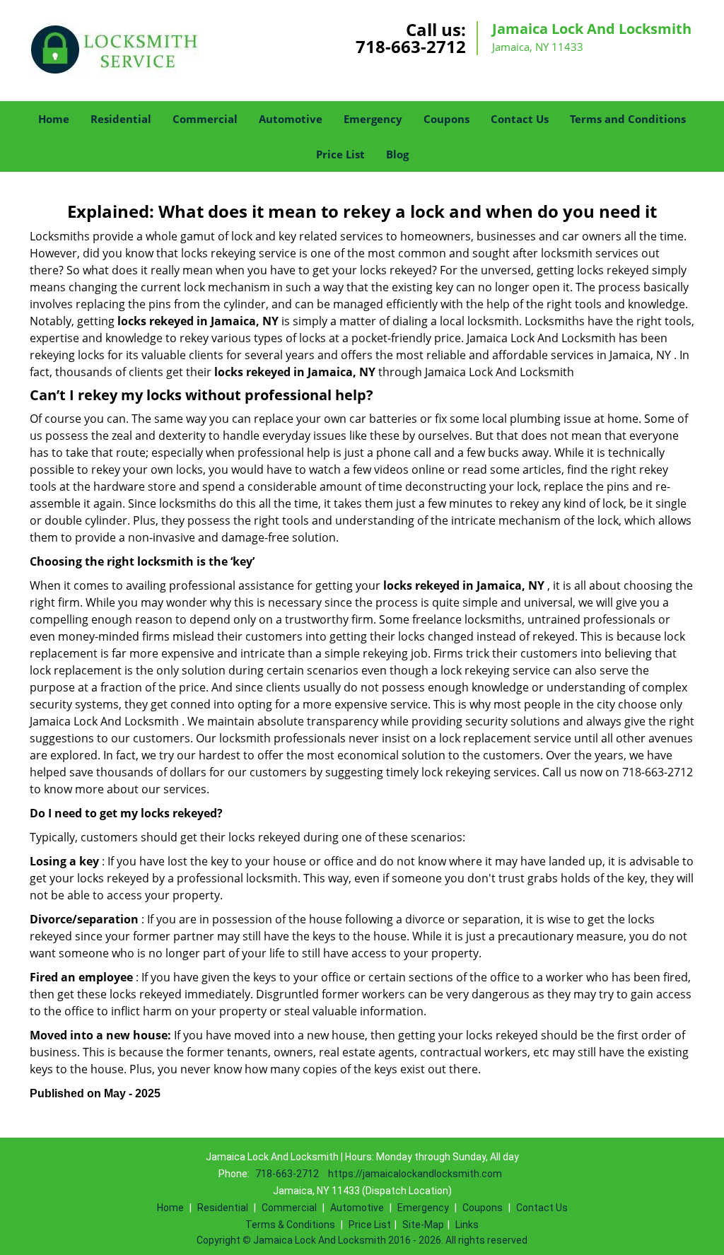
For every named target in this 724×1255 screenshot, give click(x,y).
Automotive (290, 119)
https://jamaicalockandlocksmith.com (415, 1173)
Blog (397, 154)
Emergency (373, 119)
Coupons (446, 119)
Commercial (205, 119)
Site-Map (423, 1224)
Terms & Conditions (290, 1224)
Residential (120, 119)
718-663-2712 (411, 46)
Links (467, 1224)
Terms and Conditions (628, 119)
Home (53, 119)
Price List (340, 154)
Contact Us (520, 119)
